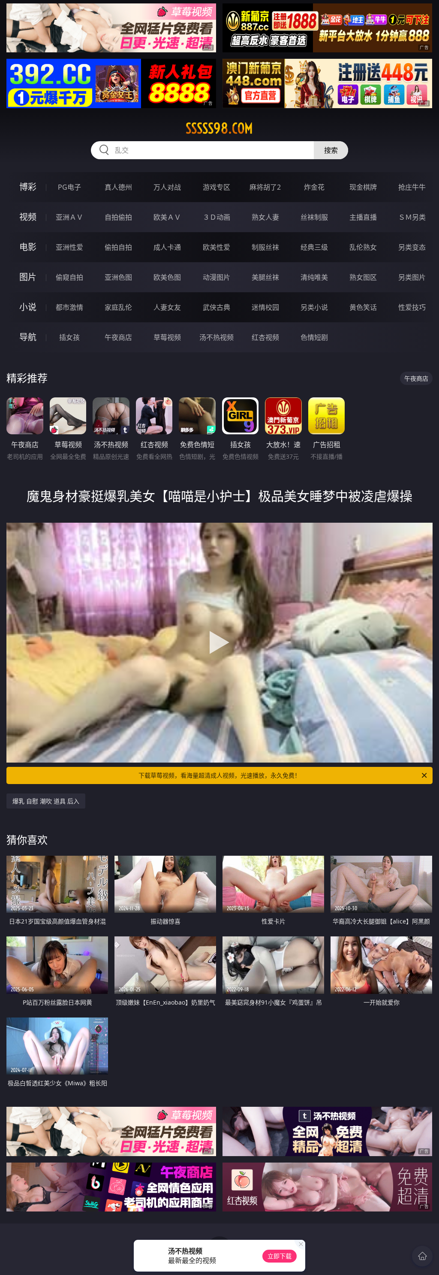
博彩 (27, 187)
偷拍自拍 (118, 247)
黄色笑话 (363, 307)
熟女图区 (363, 277)
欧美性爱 (216, 247)
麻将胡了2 (265, 187)
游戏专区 (216, 187)
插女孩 (69, 337)
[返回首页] (422, 1256)
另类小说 (314, 307)
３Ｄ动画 (216, 217)
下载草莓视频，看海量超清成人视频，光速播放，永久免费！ (219, 775)
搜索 (331, 150)
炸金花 (314, 187)
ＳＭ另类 (412, 217)
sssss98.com (219, 128)
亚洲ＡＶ (69, 217)
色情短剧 (314, 337)
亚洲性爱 (69, 247)
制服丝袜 (265, 247)
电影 (27, 247)
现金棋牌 (363, 187)
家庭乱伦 (118, 307)
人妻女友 (167, 307)
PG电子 (69, 187)
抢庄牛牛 (412, 187)
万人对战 (167, 187)
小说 (27, 307)
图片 (27, 277)
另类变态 (412, 247)
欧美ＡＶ (167, 217)
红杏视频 (265, 337)
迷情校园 (265, 307)
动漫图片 (216, 277)
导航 (27, 337)
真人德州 (118, 187)
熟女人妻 (265, 217)
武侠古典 (216, 307)
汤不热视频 (216, 337)
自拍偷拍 (118, 217)
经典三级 (314, 247)
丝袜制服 (314, 217)
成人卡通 (167, 247)
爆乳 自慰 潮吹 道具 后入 (45, 801)
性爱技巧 (412, 307)
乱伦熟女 (363, 247)
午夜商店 (118, 337)
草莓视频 (167, 337)
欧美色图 (167, 277)
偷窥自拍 (69, 277)
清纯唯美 (314, 277)
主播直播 (363, 217)
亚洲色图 (118, 277)
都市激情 (69, 307)
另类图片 (412, 277)
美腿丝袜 (265, 277)
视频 (27, 217)
